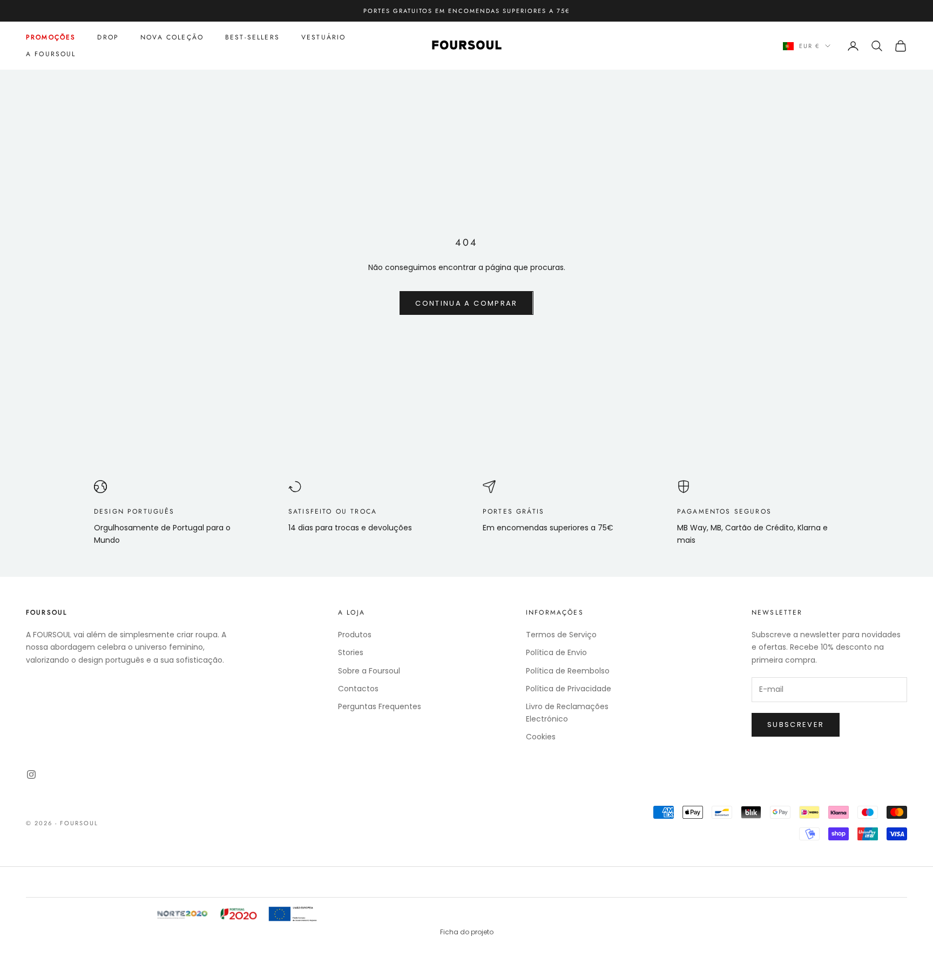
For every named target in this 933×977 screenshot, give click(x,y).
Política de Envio (556, 652)
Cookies (541, 736)
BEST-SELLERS (252, 37)
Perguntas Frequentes (379, 706)
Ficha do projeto (466, 931)
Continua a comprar (466, 303)
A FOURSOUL (51, 54)
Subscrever (795, 724)
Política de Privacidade (568, 688)
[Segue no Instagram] (31, 774)
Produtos (354, 634)
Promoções (51, 37)
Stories (350, 652)
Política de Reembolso (568, 670)
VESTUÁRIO (323, 37)
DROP (108, 37)
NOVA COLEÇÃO (172, 37)
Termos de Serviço (561, 634)
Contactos (358, 688)
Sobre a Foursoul (369, 670)
